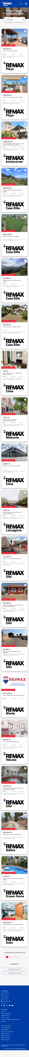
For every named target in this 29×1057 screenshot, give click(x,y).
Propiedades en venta (14, 969)
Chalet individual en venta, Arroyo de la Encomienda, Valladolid (13, 605)
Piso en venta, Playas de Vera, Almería (12, 97)
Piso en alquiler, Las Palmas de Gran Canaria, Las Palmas (12, 513)
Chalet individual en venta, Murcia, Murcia (14, 695)
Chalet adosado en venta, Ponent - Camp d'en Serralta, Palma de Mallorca (13, 144)
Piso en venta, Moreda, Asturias (11, 741)
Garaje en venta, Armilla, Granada (11, 466)
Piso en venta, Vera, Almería (10, 51)
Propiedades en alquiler (14, 973)
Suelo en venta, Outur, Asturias (11, 236)
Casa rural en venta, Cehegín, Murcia (12, 834)
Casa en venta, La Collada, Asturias (12, 326)
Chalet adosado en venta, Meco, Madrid (13, 924)
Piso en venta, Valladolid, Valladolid (12, 558)
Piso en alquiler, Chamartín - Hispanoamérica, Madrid (10, 420)
